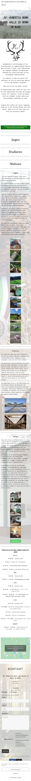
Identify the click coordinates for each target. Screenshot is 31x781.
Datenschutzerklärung (21, 735)
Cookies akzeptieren (15, 769)
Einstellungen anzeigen (15, 777)
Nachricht (5, 713)
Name (4, 697)
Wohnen (15, 164)
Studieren (15, 152)
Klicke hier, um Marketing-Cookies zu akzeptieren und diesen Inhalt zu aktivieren (15, 648)
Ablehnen (15, 773)
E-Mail (4, 705)
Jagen (15, 140)
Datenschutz (8, 739)
